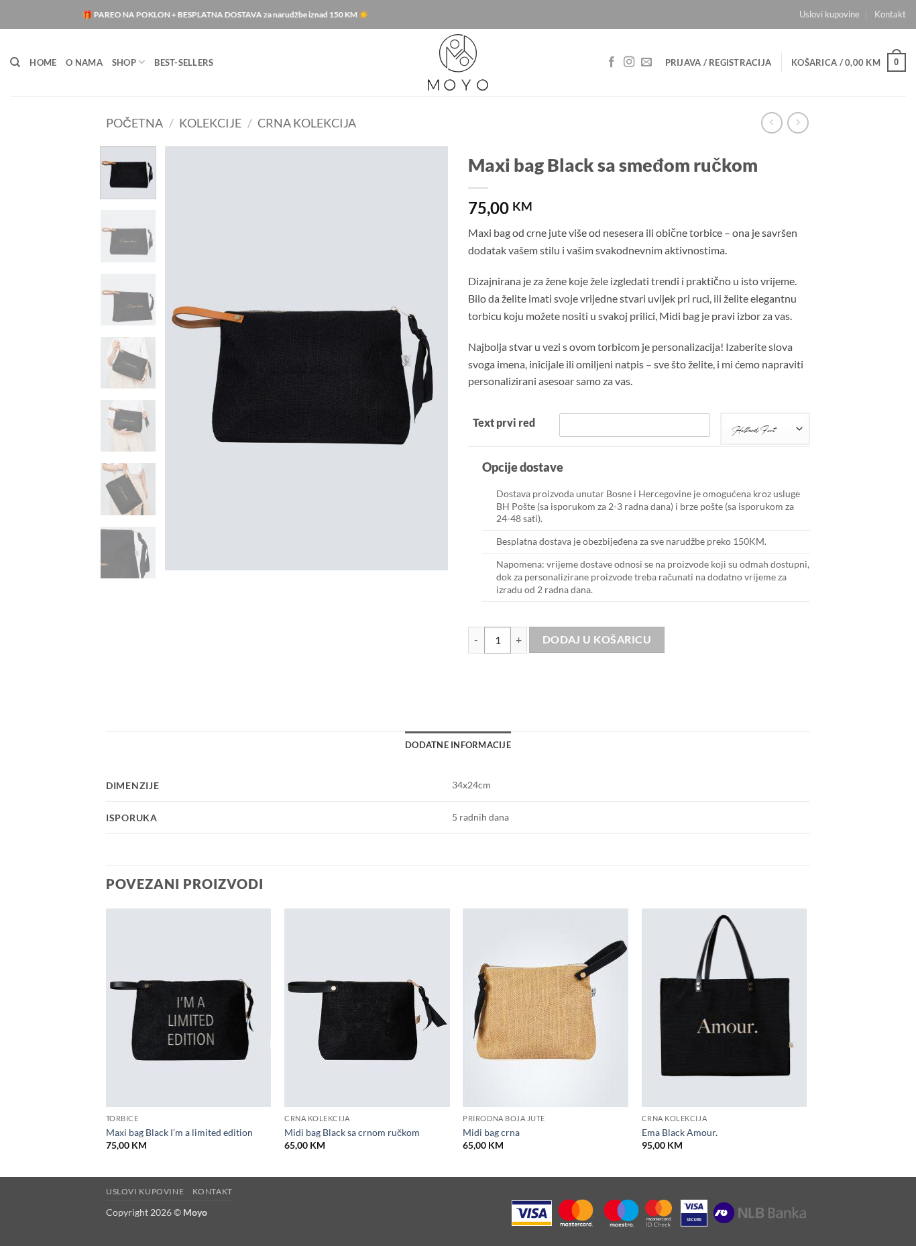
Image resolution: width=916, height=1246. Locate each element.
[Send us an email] (646, 62)
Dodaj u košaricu (596, 639)
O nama (84, 62)
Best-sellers (183, 62)
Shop (124, 62)
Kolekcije (210, 122)
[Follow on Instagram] (629, 62)
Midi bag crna (491, 1132)
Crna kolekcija (306, 122)
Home (43, 62)
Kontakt (890, 14)
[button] (718, 62)
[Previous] (188, 358)
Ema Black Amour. (680, 1132)
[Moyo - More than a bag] (458, 62)
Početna (134, 122)
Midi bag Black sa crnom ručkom (352, 1132)
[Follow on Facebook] (611, 62)
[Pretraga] (15, 62)
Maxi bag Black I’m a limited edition (179, 1132)
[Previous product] (797, 122)
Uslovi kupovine (829, 14)
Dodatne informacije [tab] (458, 744)
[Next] (426, 358)
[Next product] (771, 122)
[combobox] (765, 429)
